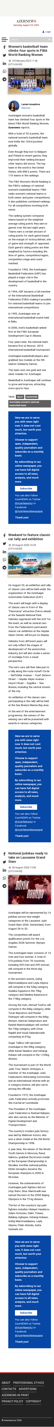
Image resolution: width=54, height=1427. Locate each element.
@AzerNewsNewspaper (29, 511)
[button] (4, 47)
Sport (20, 397)
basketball (31, 397)
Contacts (9, 1389)
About (6, 1382)
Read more (25, 108)
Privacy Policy (12, 1401)
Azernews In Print (15, 1395)
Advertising (28, 1389)
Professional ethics (28, 1382)
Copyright (33, 1401)
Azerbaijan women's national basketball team (24, 404)
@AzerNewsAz (24, 503)
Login (48, 31)
